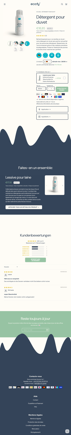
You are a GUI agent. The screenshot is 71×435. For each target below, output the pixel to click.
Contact (35, 400)
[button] (62, 4)
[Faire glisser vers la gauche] (47, 185)
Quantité (50, 85)
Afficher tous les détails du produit (22, 207)
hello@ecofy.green (40, 383)
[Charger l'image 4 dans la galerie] (27, 43)
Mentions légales (35, 418)
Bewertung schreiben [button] (35, 259)
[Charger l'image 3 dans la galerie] (21, 43)
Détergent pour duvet (48, 11)
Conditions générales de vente (35, 425)
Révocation (35, 429)
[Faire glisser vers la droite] (62, 185)
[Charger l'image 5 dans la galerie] (15, 49)
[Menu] (5, 4)
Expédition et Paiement (35, 403)
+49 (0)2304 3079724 (40, 381)
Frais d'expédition (49, 31)
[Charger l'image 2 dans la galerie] (15, 43)
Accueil (38, 11)
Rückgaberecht (35, 432)
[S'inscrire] (47, 330)
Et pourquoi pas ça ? (43, 71)
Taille (38, 85)
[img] (8, 272)
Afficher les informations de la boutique (47, 103)
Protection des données (35, 422)
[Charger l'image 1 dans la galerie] (10, 43)
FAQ (35, 407)
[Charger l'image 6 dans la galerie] (21, 49)
